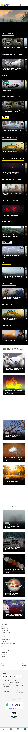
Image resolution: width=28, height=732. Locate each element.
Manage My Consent (6, 636)
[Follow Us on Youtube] (10, 677)
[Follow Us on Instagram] (7, 677)
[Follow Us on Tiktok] (14, 677)
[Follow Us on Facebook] (3, 677)
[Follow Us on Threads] (17, 677)
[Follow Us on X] (21, 677)
